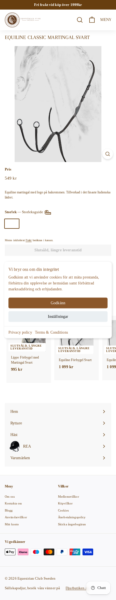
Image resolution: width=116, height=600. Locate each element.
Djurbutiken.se (77, 588)
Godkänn (58, 303)
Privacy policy (20, 332)
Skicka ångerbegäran (72, 524)
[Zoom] (107, 154)
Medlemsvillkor (68, 496)
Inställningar (58, 316)
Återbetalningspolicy (72, 517)
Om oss (10, 496)
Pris (8, 169)
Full (28, 224)
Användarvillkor (16, 517)
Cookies (63, 510)
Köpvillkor (65, 503)
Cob (12, 224)
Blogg (9, 510)
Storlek (24, 212)
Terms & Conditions (51, 332)
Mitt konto (12, 524)
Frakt (29, 240)
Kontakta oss (13, 503)
